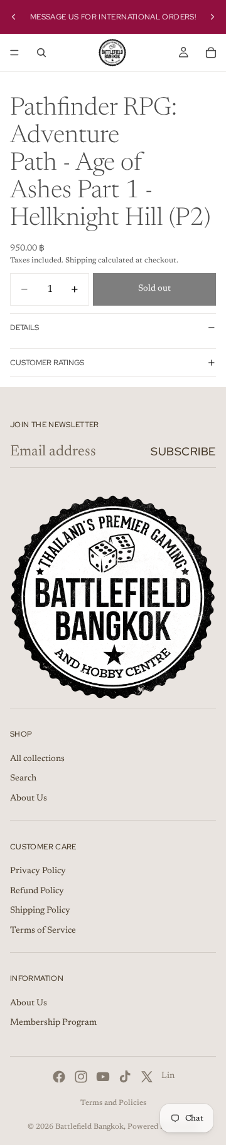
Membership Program (53, 1023)
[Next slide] (212, 17)
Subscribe (183, 451)
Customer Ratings (47, 363)
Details (24, 328)
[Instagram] (81, 1076)
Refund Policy (37, 891)
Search (23, 778)
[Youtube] (102, 1076)
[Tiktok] (124, 1076)
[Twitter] (146, 1076)
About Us (28, 798)
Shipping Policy (40, 910)
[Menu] (14, 52)
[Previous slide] (14, 17)
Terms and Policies (113, 1103)
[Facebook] (59, 1076)
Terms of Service (43, 930)
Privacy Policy (38, 871)
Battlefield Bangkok (89, 1127)
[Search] (41, 52)
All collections (37, 759)
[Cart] (211, 52)
